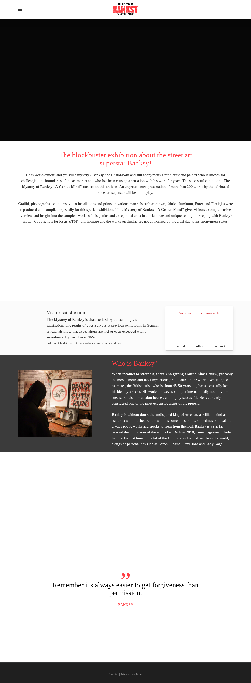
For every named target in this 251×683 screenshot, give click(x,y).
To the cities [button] (123, 135)
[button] (20, 9)
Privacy (125, 674)
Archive (137, 674)
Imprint (113, 674)
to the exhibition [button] (49, 288)
